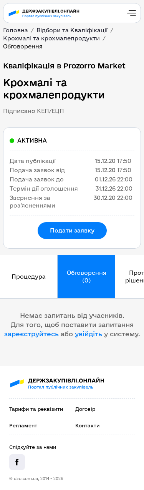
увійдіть (88, 333)
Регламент (23, 425)
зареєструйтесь (31, 333)
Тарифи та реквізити (36, 409)
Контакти (87, 425)
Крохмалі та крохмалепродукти (51, 38)
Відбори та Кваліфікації (72, 30)
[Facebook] (17, 462)
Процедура (29, 276)
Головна (15, 30)
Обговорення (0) (86, 276)
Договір (85, 409)
